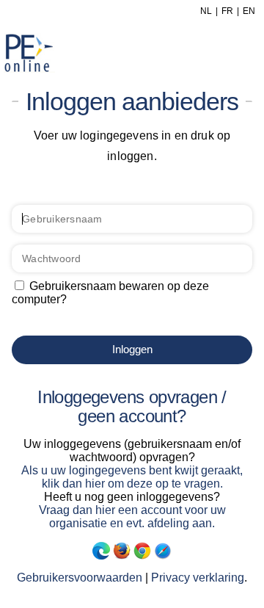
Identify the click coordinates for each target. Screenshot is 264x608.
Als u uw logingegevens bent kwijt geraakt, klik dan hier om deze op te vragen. (132, 477)
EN (249, 11)
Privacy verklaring (197, 577)
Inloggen (132, 349)
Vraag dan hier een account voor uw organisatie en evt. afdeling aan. (132, 516)
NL (206, 11)
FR (227, 11)
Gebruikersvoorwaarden (79, 577)
